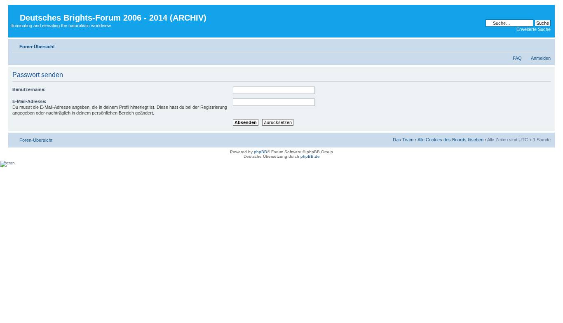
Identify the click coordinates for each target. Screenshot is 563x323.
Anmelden (541, 58)
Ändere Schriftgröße (545, 45)
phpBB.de (310, 156)
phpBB (260, 152)
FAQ (517, 58)
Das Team (403, 139)
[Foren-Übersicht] (15, 11)
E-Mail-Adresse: (29, 101)
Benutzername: (29, 89)
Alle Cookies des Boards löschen (450, 139)
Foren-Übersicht (37, 46)
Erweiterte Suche (533, 29)
